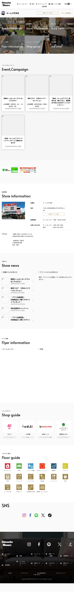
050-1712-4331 (58, 225)
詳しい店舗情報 (66, 13)
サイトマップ (24, 573)
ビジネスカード (52, 564)
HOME (9, 573)
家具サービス (37, 564)
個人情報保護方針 (41, 573)
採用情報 (7, 565)
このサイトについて (61, 573)
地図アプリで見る (48, 13)
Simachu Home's (6, 4)
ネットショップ (42, 4)
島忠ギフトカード (66, 564)
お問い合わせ (37, 574)
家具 (33, 4)
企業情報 (44, 6)
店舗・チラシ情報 (56, 4)
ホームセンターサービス (22, 563)
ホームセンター (23, 4)
